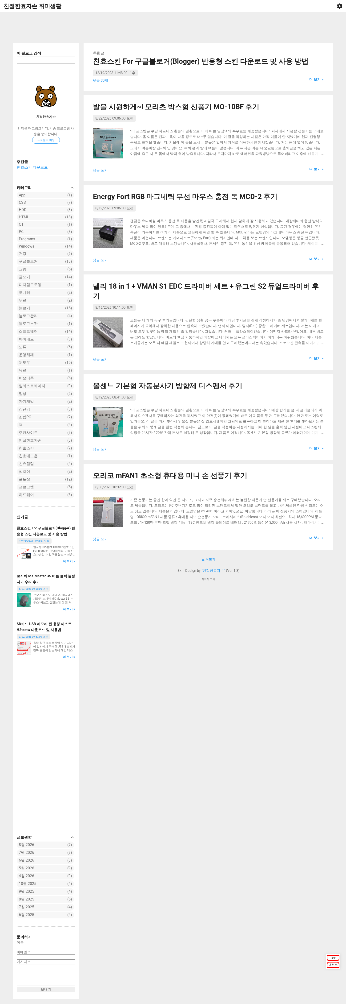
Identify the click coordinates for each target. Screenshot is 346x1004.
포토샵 (45, 479)
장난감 (45, 409)
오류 (45, 347)
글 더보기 (208, 559)
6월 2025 (26, 915)
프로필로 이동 (46, 140)
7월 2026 (26, 852)
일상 (45, 393)
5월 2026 (26, 868)
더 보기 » (69, 561)
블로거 (45, 308)
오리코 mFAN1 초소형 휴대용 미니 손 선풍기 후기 (170, 475)
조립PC (45, 417)
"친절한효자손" (213, 570)
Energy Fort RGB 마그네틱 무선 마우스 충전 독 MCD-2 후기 (185, 196)
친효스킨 (45, 448)
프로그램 (45, 487)
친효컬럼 (45, 463)
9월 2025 (26, 891)
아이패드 (45, 339)
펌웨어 (45, 471)
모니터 (45, 292)
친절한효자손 (46, 117)
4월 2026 (26, 876)
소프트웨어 (45, 331)
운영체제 (45, 355)
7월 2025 (26, 907)
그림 (45, 269)
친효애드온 (45, 456)
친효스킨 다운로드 (32, 167)
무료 (45, 300)
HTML (45, 217)
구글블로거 (45, 261)
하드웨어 (45, 495)
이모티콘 (45, 378)
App (45, 195)
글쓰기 (45, 277)
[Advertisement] (173, 27)
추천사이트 (45, 432)
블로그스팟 (45, 323)
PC (45, 231)
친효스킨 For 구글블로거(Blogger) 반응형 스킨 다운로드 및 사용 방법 (201, 61)
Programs (45, 239)
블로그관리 (45, 316)
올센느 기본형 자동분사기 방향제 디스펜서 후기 (167, 386)
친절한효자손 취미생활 (32, 6)
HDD (45, 209)
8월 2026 (26, 844)
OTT (45, 224)
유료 (45, 370)
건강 (45, 253)
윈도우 (45, 362)
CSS (45, 202)
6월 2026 (26, 860)
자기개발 (45, 401)
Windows (45, 246)
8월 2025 (26, 899)
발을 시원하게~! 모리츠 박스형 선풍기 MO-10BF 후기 (176, 107)
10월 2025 (27, 883)
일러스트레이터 (45, 386)
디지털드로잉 (45, 284)
